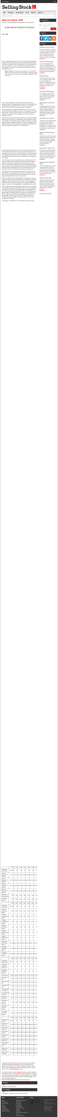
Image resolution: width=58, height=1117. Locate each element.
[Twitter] (34, 1101)
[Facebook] (31, 1101)
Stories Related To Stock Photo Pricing (47, 103)
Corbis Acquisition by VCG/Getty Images (47, 162)
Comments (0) (30, 22)
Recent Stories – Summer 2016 (47, 148)
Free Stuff (43, 44)
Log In (55, 1)
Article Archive (19, 12)
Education (18, 1111)
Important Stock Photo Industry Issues (47, 133)
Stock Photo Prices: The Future (47, 118)
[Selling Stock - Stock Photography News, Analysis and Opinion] (19, 7)
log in (6, 1093)
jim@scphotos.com (18, 1069)
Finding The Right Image (45, 178)
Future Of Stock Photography (46, 61)
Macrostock (18, 1103)
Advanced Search (6, 1111)
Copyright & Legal (20, 1108)
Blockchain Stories (44, 76)
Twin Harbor (50, 1110)
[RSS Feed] (31, 1104)
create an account (14, 1093)
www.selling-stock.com (20, 1072)
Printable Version (22, 22)
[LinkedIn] (38, 1101)
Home (4, 12)
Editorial (18, 1109)
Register (33, 12)
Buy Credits (11, 12)
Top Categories (5, 1)
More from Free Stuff (45, 193)
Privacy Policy (5, 1109)
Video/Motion (19, 1106)
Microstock (18, 1102)
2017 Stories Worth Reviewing (47, 91)
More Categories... (20, 1115)
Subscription (19, 1105)
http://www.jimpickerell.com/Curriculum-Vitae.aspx (15, 1079)
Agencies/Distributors (21, 1100)
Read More (42, 58)
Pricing (17, 1114)
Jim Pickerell (14, 22)
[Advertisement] (19, 49)
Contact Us (40, 12)
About (27, 12)
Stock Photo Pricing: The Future (47, 47)
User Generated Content (21, 1112)
